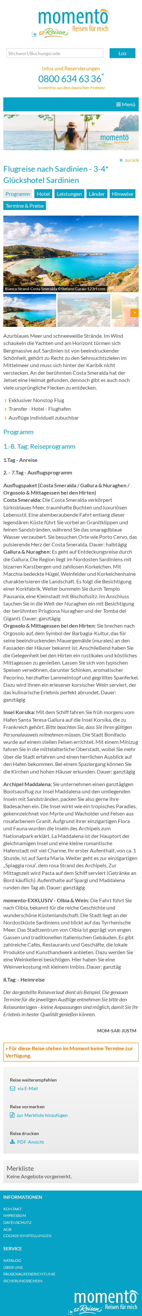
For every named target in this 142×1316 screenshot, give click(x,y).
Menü (128, 104)
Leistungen (69, 193)
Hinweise (122, 193)
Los (122, 53)
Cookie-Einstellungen (27, 1235)
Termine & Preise (25, 205)
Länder (97, 193)
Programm (18, 193)
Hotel (43, 193)
